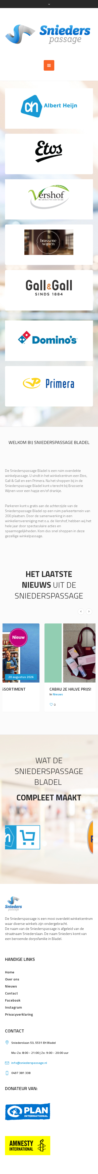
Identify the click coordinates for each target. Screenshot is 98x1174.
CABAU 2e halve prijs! (31, 689)
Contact (11, 993)
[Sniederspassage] (49, 34)
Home (9, 972)
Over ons (12, 979)
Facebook (12, 1000)
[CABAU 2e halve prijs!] (49, 653)
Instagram (13, 1007)
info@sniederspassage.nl (29, 1062)
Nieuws (18, 694)
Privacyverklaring (19, 1014)
